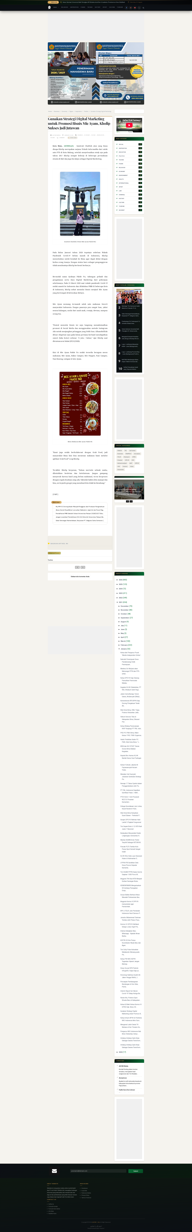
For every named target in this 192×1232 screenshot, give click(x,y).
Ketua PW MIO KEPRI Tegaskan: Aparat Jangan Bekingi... (129, 961)
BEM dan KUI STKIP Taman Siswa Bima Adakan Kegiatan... (129, 748)
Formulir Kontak (53, 1206)
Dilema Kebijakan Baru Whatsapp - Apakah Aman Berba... (130, 933)
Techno (52, 137)
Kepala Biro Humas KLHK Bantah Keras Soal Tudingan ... (130, 758)
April (123, 637)
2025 (121, 584)
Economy (87, 135)
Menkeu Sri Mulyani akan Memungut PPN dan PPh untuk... (129, 671)
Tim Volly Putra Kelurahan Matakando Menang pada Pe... (129, 952)
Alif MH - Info (96, 1222)
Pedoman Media (86, 1193)
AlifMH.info (69, 146)
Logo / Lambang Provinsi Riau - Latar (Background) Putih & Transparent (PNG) (131, 354)
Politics (121, 156)
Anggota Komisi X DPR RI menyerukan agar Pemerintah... (129, 904)
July (122, 626)
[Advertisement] (96, 27)
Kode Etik (84, 1190)
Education (122, 152)
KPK (133, 460)
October (124, 614)
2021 (121, 602)
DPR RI (137, 463)
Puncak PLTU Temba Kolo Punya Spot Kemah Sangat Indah (130, 849)
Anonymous (123, 1078)
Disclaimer (85, 1188)
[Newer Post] (77, 567)
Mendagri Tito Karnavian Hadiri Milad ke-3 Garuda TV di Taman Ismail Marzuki (131, 308)
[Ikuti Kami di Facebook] (126, 8)
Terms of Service (86, 1197)
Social (121, 144)
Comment (62, 137)
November (125, 610)
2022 (121, 598)
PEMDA (120, 450)
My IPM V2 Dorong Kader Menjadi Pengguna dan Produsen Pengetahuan (80, 506)
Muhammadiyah (122, 463)
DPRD (134, 457)
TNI (125, 450)
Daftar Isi (51, 1204)
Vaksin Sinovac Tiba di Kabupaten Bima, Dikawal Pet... (129, 719)
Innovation (137, 453)
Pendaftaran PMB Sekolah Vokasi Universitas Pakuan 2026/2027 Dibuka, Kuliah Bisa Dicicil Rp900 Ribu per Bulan (81, 513)
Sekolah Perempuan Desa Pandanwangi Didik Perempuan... (129, 661)
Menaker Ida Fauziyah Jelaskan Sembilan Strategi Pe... (130, 776)
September (125, 618)
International (124, 183)
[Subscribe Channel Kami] (135, 8)
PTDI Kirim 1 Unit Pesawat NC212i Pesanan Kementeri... (129, 799)
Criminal (122, 194)
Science (125, 466)
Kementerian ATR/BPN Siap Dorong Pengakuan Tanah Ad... (130, 703)
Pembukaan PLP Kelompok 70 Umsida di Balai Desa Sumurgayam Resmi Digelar (131, 323)
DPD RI (127, 460)
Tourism (121, 206)
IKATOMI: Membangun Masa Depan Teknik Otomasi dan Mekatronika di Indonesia (130, 361)
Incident (122, 210)
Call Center (132, 450)
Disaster (120, 460)
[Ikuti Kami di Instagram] (130, 8)
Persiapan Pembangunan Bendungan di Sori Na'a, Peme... (129, 984)
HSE (119, 466)
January (124, 649)
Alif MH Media (123, 1066)
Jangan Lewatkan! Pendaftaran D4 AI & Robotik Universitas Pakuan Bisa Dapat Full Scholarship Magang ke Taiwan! (81, 517)
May (122, 633)
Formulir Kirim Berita (54, 1209)
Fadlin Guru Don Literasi (127, 1090)
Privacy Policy (85, 1195)
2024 (121, 589)
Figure (93, 135)
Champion (127, 457)
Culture (121, 202)
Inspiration (100, 135)
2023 (121, 593)
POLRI (119, 457)
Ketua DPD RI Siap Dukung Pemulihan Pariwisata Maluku (129, 680)
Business (80, 135)
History (121, 198)
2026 (121, 580)
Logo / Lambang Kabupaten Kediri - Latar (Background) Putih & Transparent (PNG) (130, 346)
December (125, 606)
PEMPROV (128, 453)
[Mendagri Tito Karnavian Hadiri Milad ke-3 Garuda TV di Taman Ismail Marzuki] (129, 489)
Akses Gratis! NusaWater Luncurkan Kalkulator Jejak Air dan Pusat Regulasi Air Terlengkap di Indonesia (81, 510)
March (123, 641)
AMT (131, 463)
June (123, 629)
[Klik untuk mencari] (143, 8)
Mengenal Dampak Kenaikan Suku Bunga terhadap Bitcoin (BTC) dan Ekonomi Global (130, 339)
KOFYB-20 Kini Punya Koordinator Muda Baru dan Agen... (130, 942)
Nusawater (121, 469)
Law (120, 191)
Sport (121, 187)
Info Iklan (51, 1211)
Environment (123, 175)
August (123, 622)
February (124, 645)
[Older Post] (83, 567)
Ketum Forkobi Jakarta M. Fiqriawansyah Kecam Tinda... (129, 767)
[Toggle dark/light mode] (139, 7)
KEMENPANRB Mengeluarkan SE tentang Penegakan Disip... (130, 887)
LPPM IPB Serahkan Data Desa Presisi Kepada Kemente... (129, 865)
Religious (122, 167)
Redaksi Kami (52, 1213)
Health (121, 179)
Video (132, 466)
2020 (121, 1052)
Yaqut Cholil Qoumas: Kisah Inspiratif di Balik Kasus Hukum (81, 2)
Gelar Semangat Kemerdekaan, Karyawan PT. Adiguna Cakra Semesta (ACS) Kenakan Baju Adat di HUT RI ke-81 (81, 520)
